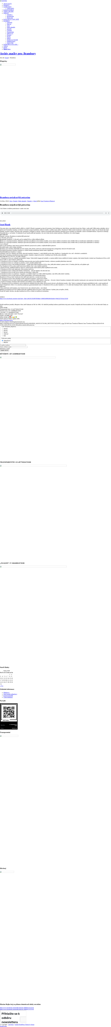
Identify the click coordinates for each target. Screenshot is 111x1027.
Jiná (5, 335)
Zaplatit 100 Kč (4, 350)
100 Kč (6, 328)
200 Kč (6, 330)
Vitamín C (10, 14)
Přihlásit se (6, 692)
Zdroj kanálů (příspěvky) (10, 694)
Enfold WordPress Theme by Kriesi (24, 1024)
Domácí (15, 201)
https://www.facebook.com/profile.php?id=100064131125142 (17, 1007)
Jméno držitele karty (5, 347)
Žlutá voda (10, 18)
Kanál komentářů (8, 695)
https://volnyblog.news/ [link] (6, 320)
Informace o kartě (5, 348)
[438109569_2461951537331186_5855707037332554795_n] (8, 65)
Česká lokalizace (8, 697)
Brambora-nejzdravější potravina (15, 197)
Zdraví (35, 201)
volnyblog (11, 1024)
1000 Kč (6, 334)
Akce (10, 201)
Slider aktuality (22, 201)
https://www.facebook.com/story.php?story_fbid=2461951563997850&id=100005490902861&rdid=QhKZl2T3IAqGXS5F (34, 298)
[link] (5, 224)
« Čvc (1, 686)
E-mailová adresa (4, 345)
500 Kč (6, 332)
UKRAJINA (10, 8)
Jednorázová (7, 340)
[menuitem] (57, 4)
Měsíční (6, 342)
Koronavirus (10, 16)
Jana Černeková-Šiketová (48, 201)
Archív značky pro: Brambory (18, 53)
